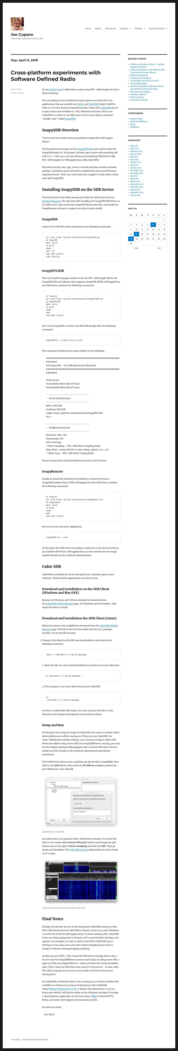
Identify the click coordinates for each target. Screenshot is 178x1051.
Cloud (132, 124)
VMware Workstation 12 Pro (62, 989)
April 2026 (134, 148)
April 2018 (134, 179)
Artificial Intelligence (139, 121)
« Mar (135, 248)
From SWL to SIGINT (139, 100)
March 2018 (135, 181)
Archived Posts (156, 28)
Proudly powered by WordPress (35, 1039)
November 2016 (136, 187)
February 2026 (136, 151)
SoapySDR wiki (85, 149)
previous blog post (51, 201)
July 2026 (134, 146)
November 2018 (136, 173)
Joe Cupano (22, 34)
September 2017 (136, 184)
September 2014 (136, 192)
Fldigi (94, 996)
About (98, 28)
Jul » (159, 248)
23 (131, 239)
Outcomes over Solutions (140, 92)
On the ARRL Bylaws (138, 83)
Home (88, 28)
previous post (56, 89)
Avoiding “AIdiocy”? (138, 94)
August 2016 (135, 190)
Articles (138, 28)
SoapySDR (70, 118)
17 (136, 234)
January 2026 (135, 154)
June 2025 (134, 159)
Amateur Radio (17, 93)
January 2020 (135, 168)
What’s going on (137, 97)
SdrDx (80, 104)
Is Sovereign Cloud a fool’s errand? (144, 81)
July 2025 (134, 157)
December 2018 (136, 170)
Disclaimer (110, 28)
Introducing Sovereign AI (140, 78)
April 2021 (134, 165)
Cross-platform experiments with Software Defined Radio (56, 75)
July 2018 (134, 176)
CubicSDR (94, 104)
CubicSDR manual (78, 849)
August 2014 (135, 195)
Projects (124, 28)
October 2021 (135, 162)
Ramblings (134, 127)
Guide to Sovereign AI (139, 75)
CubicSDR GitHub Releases (59, 603)
